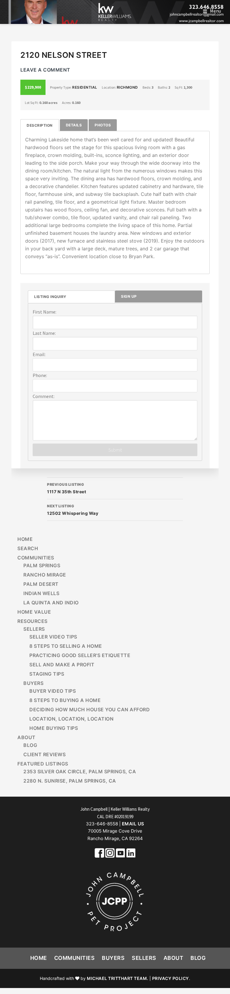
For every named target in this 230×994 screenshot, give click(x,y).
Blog (30, 745)
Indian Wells (41, 593)
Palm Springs (41, 565)
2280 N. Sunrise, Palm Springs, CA (69, 781)
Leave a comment (45, 70)
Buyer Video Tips (52, 691)
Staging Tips (46, 674)
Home (25, 539)
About (26, 737)
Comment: (44, 396)
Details (74, 125)
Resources (32, 621)
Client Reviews (44, 754)
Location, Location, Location (71, 719)
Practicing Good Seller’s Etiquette (79, 655)
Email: (39, 354)
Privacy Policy (170, 978)
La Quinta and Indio (51, 603)
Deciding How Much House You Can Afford (89, 709)
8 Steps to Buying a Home (65, 700)
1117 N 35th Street (66, 488)
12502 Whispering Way (72, 510)
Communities (35, 558)
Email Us (133, 824)
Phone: (40, 375)
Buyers (33, 683)
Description (40, 125)
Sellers (34, 629)
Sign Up (129, 296)
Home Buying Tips (53, 728)
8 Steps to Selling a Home (65, 646)
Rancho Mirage (44, 575)
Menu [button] (215, 11)
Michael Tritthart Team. (117, 978)
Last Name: (44, 333)
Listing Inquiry (50, 296)
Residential (84, 87)
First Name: (44, 312)
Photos (103, 125)
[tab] (39, 125)
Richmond (127, 87)
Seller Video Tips (53, 637)
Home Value (34, 612)
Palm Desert (41, 584)
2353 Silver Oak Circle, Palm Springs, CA (79, 771)
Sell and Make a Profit (61, 665)
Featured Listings (42, 764)
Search (27, 548)
